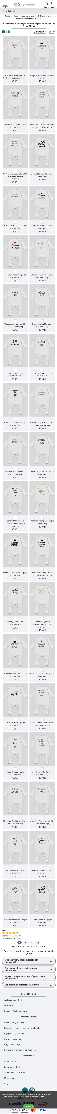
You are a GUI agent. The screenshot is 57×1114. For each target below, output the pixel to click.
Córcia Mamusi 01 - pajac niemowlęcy (42, 175)
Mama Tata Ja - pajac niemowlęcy (15, 773)
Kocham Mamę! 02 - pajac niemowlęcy (42, 522)
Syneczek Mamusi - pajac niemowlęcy (15, 921)
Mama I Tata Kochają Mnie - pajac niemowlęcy (42, 724)
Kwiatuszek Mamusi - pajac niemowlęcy (42, 674)
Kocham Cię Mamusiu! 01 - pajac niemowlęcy (42, 423)
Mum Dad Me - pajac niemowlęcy (15, 871)
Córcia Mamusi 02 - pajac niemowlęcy (15, 226)
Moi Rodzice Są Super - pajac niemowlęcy (42, 773)
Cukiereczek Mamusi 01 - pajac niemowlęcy (15, 325)
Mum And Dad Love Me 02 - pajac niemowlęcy (42, 822)
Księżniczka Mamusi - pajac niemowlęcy (42, 76)
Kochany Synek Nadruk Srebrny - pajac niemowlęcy (15, 76)
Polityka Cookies (38, 1096)
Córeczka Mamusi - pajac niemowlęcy (42, 226)
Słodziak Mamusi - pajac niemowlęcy (15, 125)
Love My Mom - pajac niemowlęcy (15, 724)
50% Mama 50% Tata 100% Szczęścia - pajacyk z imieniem (15, 176)
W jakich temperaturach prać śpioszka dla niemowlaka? (25, 977)
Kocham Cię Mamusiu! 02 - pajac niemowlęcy (15, 473)
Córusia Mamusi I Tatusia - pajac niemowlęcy (42, 276)
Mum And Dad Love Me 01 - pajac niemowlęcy (15, 822)
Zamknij (28, 1106)
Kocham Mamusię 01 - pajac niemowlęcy (15, 573)
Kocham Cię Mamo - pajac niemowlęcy (15, 423)
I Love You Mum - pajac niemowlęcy (42, 374)
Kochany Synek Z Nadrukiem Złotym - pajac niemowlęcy (42, 624)
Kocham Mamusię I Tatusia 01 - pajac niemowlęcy (42, 573)
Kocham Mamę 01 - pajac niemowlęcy (42, 473)
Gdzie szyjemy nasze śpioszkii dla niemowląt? (21, 961)
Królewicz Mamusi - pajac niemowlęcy (15, 674)
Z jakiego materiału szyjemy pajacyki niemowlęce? (22, 969)
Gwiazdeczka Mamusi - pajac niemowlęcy (42, 325)
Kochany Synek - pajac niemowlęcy (15, 623)
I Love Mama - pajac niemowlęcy (15, 374)
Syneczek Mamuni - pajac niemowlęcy (42, 871)
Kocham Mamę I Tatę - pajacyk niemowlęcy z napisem (15, 523)
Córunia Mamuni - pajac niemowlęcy (15, 276)
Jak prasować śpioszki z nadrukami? (23, 985)
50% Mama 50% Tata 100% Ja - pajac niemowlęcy (42, 125)
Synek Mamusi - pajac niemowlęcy (42, 921)
